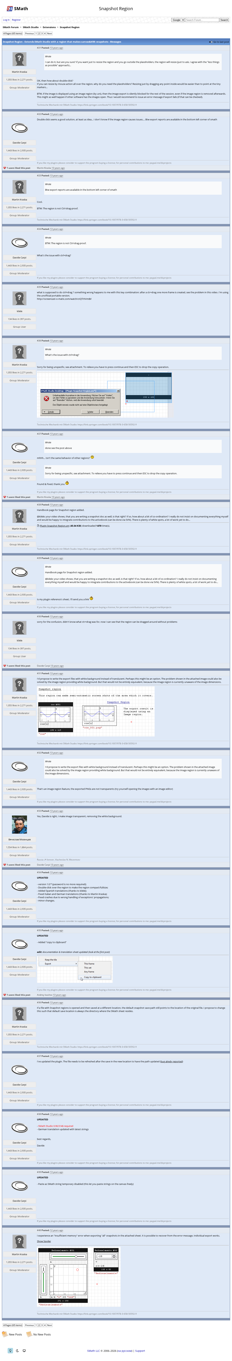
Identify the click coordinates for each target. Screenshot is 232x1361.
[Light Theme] (10, 1350)
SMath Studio (31, 27)
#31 (39, 673)
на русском (125, 1350)
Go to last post (221, 41)
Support (140, 1350)
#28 (39, 504)
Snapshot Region (70, 27)
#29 (39, 558)
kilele (19, 311)
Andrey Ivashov (44, 994)
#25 (39, 287)
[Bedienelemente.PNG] (79, 1306)
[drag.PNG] (105, 416)
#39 (39, 1172)
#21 (39, 47)
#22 (39, 114)
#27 (39, 433)
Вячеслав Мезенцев (20, 839)
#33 (39, 810)
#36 (39, 1002)
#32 (39, 752)
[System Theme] (24, 1350)
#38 (39, 1114)
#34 (39, 872)
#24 (39, 229)
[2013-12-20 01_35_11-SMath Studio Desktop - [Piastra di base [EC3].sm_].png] (75, 982)
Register (16, 19)
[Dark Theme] (17, 1350)
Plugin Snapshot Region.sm (54, 525)
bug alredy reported (171, 1061)
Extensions (49, 27)
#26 (39, 340)
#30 (39, 616)
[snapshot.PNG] (96, 735)
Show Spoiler (44, 1241)
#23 (39, 175)
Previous (29, 33)
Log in (6, 19)
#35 (39, 930)
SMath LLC (93, 1350)
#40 (39, 1230)
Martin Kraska (19, 71)
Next (49, 33)
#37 (39, 1056)
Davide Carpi (19, 142)
